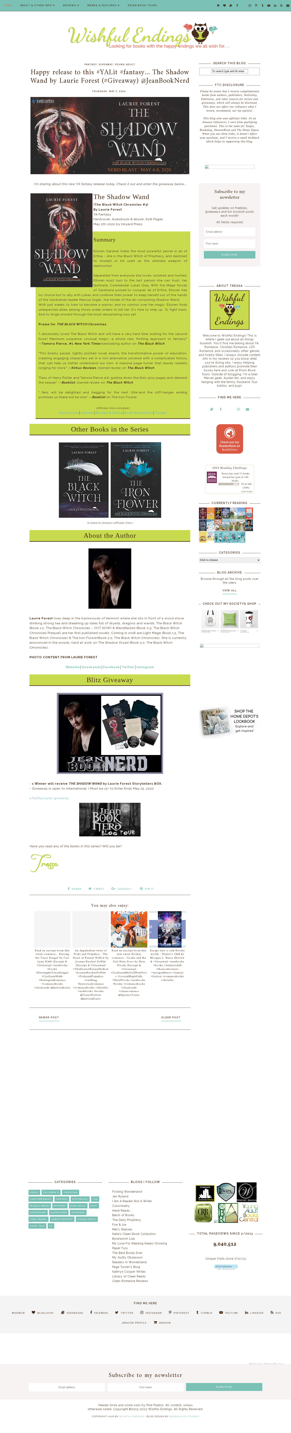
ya (51, 1226)
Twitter (128, 667)
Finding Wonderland (127, 1191)
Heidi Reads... (122, 1210)
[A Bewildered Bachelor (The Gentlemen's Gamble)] (241, 518)
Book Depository (138, 413)
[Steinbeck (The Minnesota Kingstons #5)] (249, 530)
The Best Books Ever (127, 1252)
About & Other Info (36, 5)
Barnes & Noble (109, 413)
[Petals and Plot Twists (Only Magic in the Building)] (226, 541)
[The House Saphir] (203, 529)
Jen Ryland (120, 1196)
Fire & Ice (119, 1224)
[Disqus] (109, 1085)
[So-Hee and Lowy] (210, 539)
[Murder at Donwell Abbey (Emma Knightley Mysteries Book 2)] (210, 529)
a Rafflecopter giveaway (49, 798)
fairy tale (37, 1226)
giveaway (106, 64)
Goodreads (69, 413)
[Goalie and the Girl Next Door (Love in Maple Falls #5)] (218, 529)
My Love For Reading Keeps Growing (139, 1243)
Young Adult (125, 64)
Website (73, 667)
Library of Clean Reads (129, 1276)
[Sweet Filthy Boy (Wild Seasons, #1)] (210, 518)
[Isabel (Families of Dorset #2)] (241, 529)
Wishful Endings (131, 1416)
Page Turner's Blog (126, 1266)
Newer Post (49, 1017)
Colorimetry (121, 1205)
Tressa (225, 473)
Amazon (87, 413)
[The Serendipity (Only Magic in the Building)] (234, 541)
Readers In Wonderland (129, 1262)
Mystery (60, 1206)
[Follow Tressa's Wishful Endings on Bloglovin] (226, 1268)
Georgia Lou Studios (184, 1416)
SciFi (93, 1206)
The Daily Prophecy (126, 1219)
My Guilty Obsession (127, 1257)
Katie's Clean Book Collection (134, 1234)
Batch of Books (123, 1215)
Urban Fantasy (62, 1219)
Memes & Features (102, 5)
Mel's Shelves (122, 1229)
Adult (34, 1192)
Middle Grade (39, 1206)
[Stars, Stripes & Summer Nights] (226, 518)
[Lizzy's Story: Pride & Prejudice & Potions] (203, 518)
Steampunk (38, 1212)
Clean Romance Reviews (130, 1281)
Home (8, 5)
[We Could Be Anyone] (218, 518)
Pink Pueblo (155, 1405)
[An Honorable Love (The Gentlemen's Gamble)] (234, 518)
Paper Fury (120, 1248)
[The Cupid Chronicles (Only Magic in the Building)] (241, 541)
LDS (95, 1199)
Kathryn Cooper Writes (129, 1271)
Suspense (78, 1212)
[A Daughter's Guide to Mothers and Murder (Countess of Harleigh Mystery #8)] (203, 541)
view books (246, 491)
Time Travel (38, 1219)
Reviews (69, 5)
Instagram (145, 667)
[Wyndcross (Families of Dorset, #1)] (234, 529)
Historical (80, 1199)
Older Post (171, 1017)
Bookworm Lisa (123, 1238)
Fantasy (91, 64)
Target (161, 413)
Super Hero (59, 1212)
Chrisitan (71, 1192)
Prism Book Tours (142, 5)
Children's (51, 1192)
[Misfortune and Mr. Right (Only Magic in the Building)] (218, 541)
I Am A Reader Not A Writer (132, 1201)
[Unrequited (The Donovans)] (226, 530)
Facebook (111, 667)
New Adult (78, 1206)
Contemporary (40, 1199)
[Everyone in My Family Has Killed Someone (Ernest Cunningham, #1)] (249, 518)
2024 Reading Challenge (229, 467)
